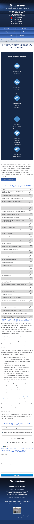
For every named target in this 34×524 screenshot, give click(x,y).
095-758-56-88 (18, 21)
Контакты (21, 35)
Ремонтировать (8, 179)
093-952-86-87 (18, 17)
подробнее (27, 517)
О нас (15, 28)
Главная (6, 28)
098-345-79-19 (18, 19)
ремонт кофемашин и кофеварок (17, 494)
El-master (17, 481)
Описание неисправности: (8, 464)
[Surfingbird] (9, 447)
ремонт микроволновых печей (17, 492)
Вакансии (26, 32)
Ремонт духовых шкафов (18, 39)
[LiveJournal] (6, 447)
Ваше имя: (4, 454)
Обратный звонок (17, 23)
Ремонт (3, 39)
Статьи (16, 32)
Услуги (7, 32)
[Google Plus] (7, 447)
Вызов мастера (17, 25)
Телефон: (4, 459)
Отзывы (12, 35)
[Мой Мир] (4, 447)
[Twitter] (2, 447)
